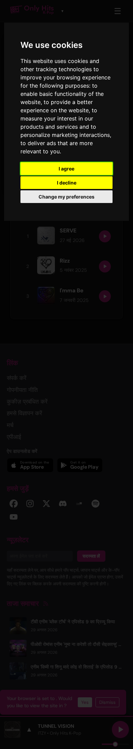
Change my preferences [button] (66, 197)
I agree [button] (66, 169)
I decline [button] (66, 183)
